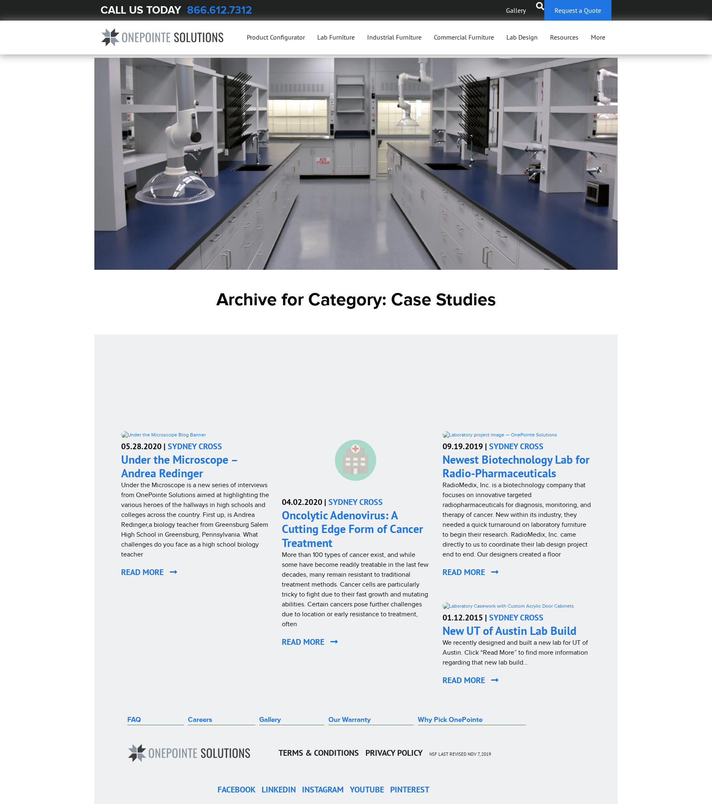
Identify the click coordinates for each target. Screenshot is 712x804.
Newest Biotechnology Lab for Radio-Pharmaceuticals (516, 466)
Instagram (323, 789)
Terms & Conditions (319, 752)
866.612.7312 (219, 10)
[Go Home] (162, 37)
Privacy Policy (394, 752)
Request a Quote (578, 10)
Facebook (236, 789)
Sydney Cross (195, 446)
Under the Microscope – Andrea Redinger (179, 466)
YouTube (367, 789)
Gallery (516, 10)
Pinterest (409, 789)
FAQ (134, 720)
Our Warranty (349, 720)
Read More (145, 572)
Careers (200, 720)
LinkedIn (279, 789)
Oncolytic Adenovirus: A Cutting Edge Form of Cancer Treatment (352, 528)
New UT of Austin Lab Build (509, 630)
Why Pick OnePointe (450, 720)
